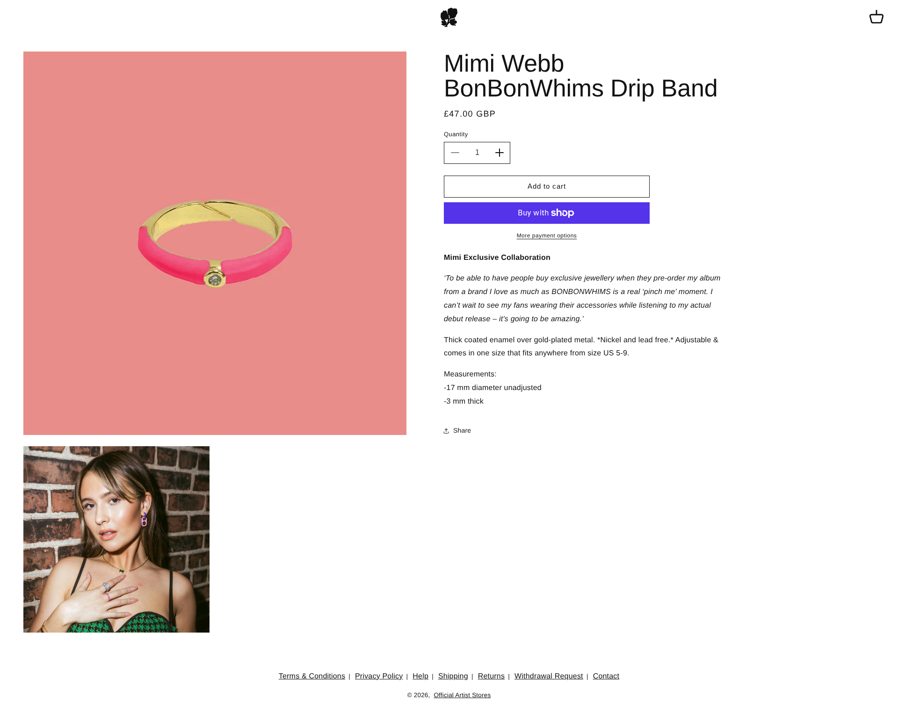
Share (462, 430)
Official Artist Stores (462, 695)
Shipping (453, 676)
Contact (606, 676)
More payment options (547, 235)
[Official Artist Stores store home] (449, 17)
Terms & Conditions (312, 676)
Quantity (456, 134)
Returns (491, 676)
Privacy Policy (379, 676)
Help (420, 676)
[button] (876, 17)
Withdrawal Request (548, 676)
